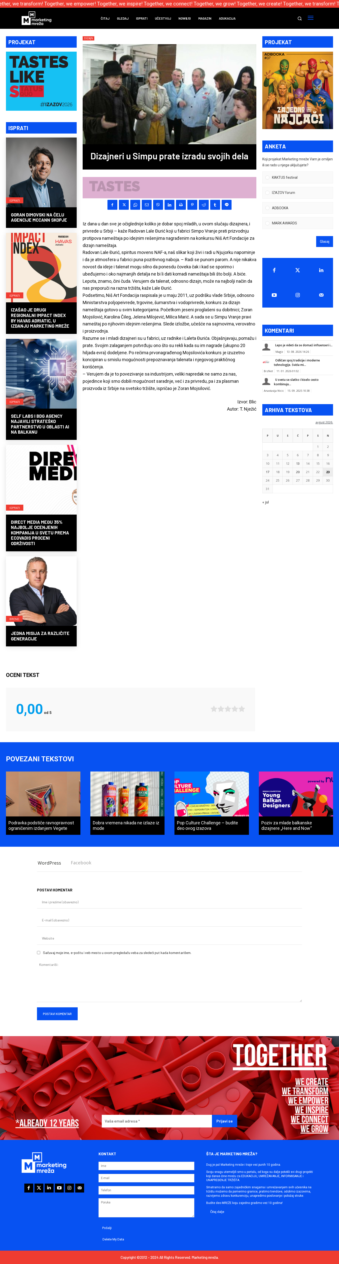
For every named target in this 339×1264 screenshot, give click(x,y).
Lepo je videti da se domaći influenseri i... (304, 345)
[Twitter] (297, 270)
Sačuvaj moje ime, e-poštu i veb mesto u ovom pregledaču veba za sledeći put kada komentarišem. (117, 952)
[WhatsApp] (135, 205)
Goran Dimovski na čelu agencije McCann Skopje (39, 217)
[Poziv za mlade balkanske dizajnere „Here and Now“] (296, 803)
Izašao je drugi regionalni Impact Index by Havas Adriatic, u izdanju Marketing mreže (40, 318)
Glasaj (324, 242)
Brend (14, 619)
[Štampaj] (181, 205)
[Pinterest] (192, 205)
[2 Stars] (220, 708)
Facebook (81, 863)
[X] (124, 205)
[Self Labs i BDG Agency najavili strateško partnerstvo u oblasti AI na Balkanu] (41, 374)
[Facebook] (112, 205)
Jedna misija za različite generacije (40, 636)
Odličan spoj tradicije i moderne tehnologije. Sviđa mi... (297, 362)
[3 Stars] (227, 708)
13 (298, 463)
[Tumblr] (215, 205)
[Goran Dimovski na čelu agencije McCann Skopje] (41, 173)
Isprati (14, 200)
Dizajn (88, 38)
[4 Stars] (234, 708)
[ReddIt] (204, 205)
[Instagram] (297, 295)
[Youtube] (274, 295)
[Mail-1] (321, 295)
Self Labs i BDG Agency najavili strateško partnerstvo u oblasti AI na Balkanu (40, 424)
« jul (265, 502)
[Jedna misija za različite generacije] (41, 591)
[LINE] (227, 205)
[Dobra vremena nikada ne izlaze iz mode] (127, 803)
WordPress (49, 863)
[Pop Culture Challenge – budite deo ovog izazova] (211, 803)
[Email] (147, 205)
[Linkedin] (169, 205)
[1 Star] (213, 708)
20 (298, 472)
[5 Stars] (241, 708)
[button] (299, 18)
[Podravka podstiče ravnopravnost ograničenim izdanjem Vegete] (43, 803)
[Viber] (158, 205)
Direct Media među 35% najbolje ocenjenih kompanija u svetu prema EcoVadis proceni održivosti (40, 532)
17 (267, 472)
